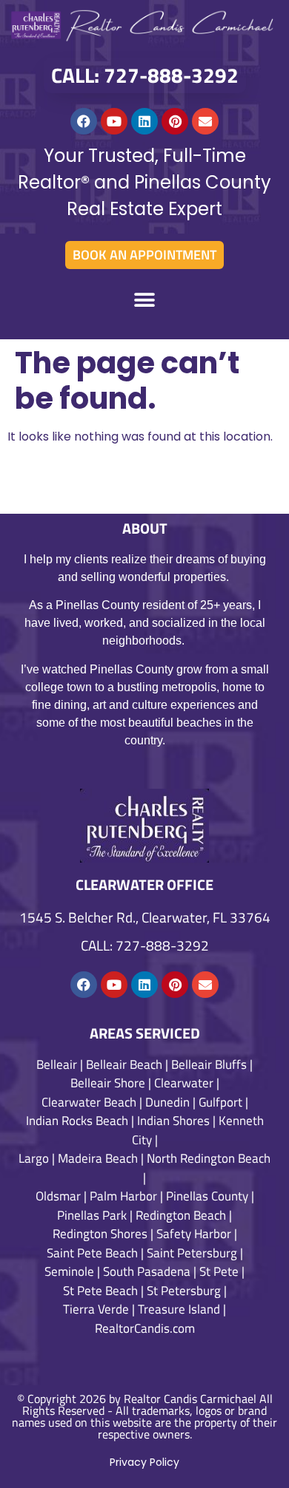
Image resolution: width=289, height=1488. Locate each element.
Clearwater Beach (88, 1102)
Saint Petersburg (192, 1253)
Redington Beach (181, 1215)
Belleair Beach (124, 1064)
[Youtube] (114, 121)
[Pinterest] (175, 121)
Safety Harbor (193, 1233)
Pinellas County (207, 1196)
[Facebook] (83, 121)
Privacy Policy (144, 1462)
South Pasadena (146, 1271)
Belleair (56, 1064)
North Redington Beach (208, 1158)
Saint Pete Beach (92, 1253)
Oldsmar (58, 1196)
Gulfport (220, 1102)
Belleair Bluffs (209, 1064)
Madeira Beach (98, 1158)
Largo (34, 1158)
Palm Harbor (123, 1196)
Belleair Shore (107, 1083)
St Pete (219, 1271)
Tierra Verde (96, 1309)
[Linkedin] (144, 121)
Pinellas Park (92, 1215)
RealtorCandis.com (145, 1328)
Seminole (69, 1271)
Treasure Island (179, 1309)
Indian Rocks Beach (77, 1120)
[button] (145, 300)
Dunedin (167, 1102)
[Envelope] (205, 121)
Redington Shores (100, 1233)
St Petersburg (184, 1290)
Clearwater (183, 1083)
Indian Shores (173, 1120)
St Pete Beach (100, 1290)
